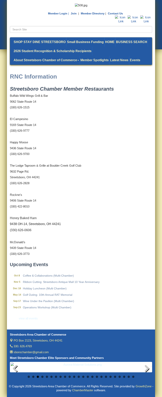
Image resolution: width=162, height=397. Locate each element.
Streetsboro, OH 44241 (38, 340)
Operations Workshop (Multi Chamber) (47, 305)
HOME (110, 42)
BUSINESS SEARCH (131, 42)
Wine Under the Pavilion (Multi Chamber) (48, 298)
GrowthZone (144, 386)
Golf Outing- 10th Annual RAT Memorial (47, 292)
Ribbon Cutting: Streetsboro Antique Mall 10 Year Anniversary (61, 279)
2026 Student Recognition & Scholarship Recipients (52, 51)
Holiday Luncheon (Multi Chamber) (45, 286)
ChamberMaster (82, 390)
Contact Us (115, 13)
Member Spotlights (94, 60)
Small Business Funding (85, 42)
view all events (28, 318)
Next (145, 369)
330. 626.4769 (22, 346)
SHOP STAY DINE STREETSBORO (40, 42)
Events (135, 60)
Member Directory (93, 13)
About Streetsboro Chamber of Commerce (45, 60)
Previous (17, 369)
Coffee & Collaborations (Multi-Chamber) (48, 273)
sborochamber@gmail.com (31, 352)
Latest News (119, 60)
